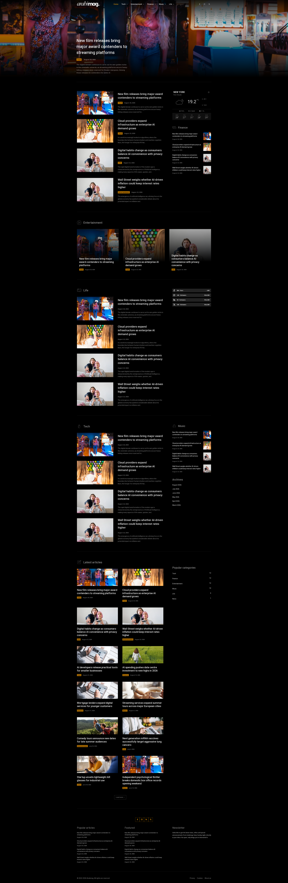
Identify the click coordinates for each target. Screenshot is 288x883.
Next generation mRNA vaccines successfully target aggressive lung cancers (142, 742)
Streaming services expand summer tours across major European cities (142, 704)
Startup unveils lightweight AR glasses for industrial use (93, 778)
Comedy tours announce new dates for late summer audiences (96, 740)
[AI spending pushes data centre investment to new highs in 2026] (142, 654)
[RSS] (146, 819)
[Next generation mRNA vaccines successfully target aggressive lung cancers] (142, 725)
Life (119, 163)
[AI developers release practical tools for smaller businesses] (97, 654)
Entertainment (123, 192)
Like (208, 290)
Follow (206, 295)
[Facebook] (199, 4)
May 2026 (175, 497)
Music (125, 710)
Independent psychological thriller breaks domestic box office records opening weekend (141, 780)
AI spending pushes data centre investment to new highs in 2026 (140, 669)
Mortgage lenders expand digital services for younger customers (95, 704)
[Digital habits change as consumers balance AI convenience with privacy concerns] (95, 160)
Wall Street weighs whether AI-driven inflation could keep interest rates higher (140, 183)
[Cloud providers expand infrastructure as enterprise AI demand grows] (95, 131)
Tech (79, 60)
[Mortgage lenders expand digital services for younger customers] (97, 690)
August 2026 (176, 485)
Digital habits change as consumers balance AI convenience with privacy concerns (140, 154)
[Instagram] (204, 4)
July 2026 (175, 489)
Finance (125, 675)
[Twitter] (209, 4)
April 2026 (176, 501)
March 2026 (176, 505)
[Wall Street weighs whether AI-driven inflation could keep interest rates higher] (95, 190)
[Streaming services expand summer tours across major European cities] (142, 690)
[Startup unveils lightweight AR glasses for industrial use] (97, 764)
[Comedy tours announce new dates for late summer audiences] (97, 725)
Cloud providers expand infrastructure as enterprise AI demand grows (136, 124)
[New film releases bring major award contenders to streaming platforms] (95, 103)
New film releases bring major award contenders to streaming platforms (101, 47)
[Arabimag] (89, 4)
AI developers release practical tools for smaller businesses (97, 669)
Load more (119, 797)
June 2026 (176, 493)
